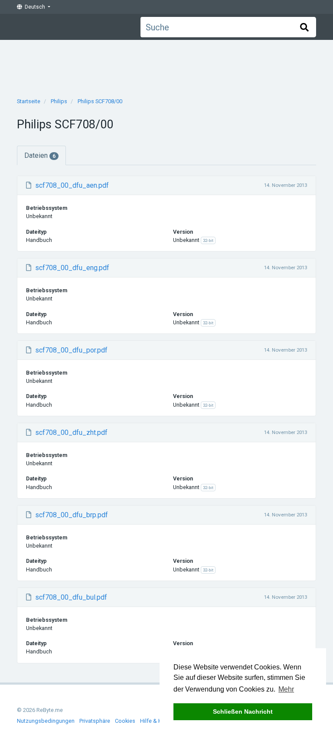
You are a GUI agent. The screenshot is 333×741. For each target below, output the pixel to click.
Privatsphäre (94, 721)
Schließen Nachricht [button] (243, 711)
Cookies (125, 721)
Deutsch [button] (34, 7)
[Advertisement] (166, 65)
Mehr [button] (286, 689)
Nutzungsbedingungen (46, 721)
